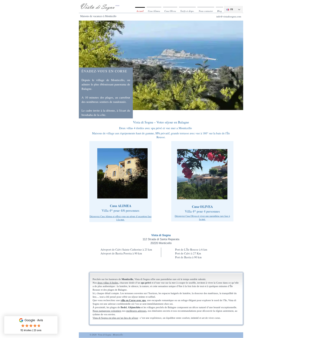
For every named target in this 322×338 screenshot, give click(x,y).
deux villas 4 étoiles (107, 282)
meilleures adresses (136, 311)
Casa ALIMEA (120, 205)
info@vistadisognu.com (228, 16)
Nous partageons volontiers (107, 311)
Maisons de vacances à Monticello (98, 16)
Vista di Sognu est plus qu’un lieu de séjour (115, 318)
